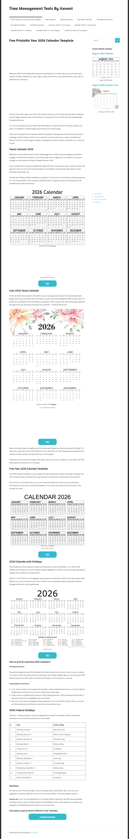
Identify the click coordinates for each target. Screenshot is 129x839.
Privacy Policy (99, 196)
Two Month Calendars (84, 19)
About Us (97, 202)
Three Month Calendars (105, 19)
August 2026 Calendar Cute (105, 85)
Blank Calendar (50, 19)
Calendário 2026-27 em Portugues (48, 30)
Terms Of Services (100, 199)
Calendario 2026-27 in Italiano (21, 30)
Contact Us (98, 193)
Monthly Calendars (66, 19)
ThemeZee (34, 832)
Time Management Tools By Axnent (41, 8)
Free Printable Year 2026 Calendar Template (26, 19)
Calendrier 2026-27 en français (59, 25)
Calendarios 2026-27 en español (76, 30)
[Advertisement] (47, 57)
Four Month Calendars (18, 25)
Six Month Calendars (37, 25)
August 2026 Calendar (102, 53)
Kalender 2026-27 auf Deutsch (85, 25)
